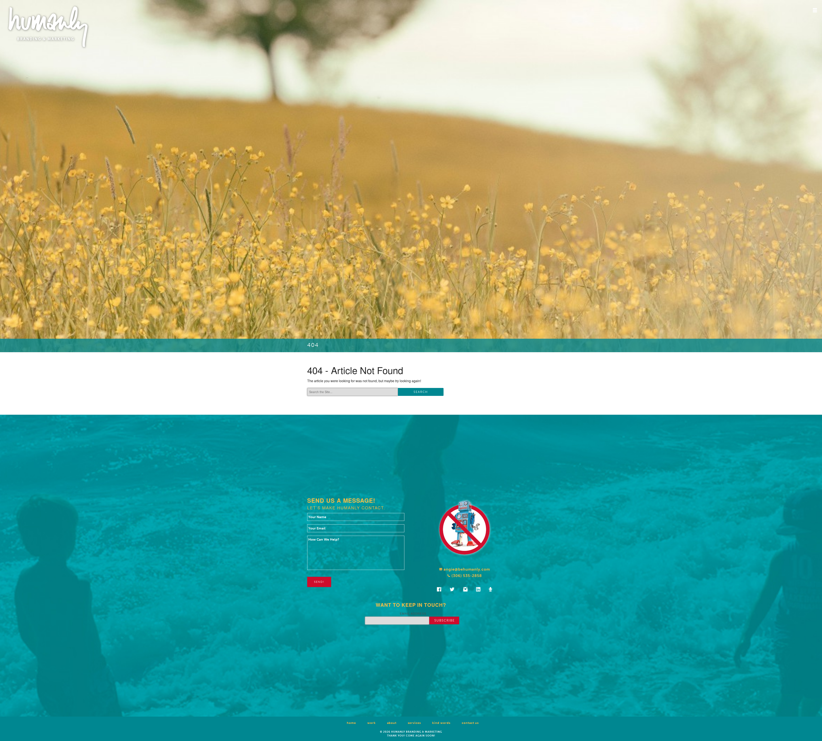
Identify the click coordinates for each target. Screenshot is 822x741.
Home (351, 723)
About (391, 723)
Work (371, 723)
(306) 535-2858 (466, 575)
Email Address (413, 613)
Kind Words (441, 723)
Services (414, 723)
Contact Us (470, 723)
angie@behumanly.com (466, 569)
